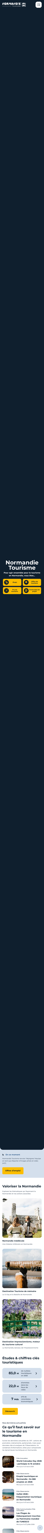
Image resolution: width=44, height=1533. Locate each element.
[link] (22, 1221)
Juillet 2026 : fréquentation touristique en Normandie (29, 1497)
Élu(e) (15, 582)
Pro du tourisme (14, 590)
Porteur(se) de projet (34, 590)
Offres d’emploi (13, 1171)
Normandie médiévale (13, 1241)
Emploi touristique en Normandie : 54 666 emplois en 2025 (27, 1479)
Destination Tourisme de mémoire (19, 1291)
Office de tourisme (34, 582)
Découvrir (10, 1411)
